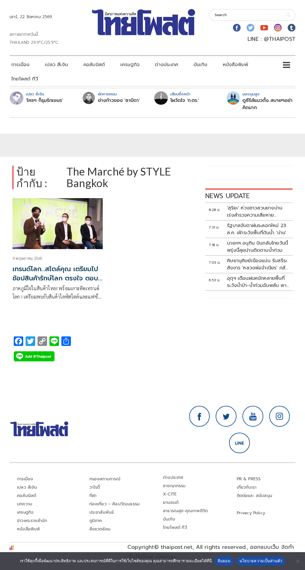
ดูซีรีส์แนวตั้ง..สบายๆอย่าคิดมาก (267, 104)
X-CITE (170, 494)
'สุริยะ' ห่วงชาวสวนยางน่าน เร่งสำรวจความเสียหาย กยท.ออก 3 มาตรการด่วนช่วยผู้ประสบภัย (258, 211)
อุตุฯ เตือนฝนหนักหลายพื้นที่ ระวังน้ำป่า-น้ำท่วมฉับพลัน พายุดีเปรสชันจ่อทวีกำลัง (258, 282)
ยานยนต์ (170, 502)
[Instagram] (278, 28)
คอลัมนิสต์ (94, 64)
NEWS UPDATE (227, 196)
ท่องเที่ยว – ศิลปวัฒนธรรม (114, 504)
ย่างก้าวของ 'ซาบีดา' (119, 100)
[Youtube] (264, 28)
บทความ (24, 504)
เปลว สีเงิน (56, 64)
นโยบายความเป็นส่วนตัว (260, 560)
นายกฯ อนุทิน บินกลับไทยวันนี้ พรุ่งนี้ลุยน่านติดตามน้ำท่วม (257, 247)
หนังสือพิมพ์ (235, 64)
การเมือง (20, 64)
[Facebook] (237, 28)
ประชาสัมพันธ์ (101, 512)
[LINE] (239, 443)
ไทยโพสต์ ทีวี (24, 79)
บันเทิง (200, 64)
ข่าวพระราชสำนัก (32, 521)
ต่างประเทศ (166, 64)
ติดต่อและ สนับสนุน (255, 496)
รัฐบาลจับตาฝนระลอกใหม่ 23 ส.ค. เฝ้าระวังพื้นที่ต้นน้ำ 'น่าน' (256, 229)
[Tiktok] (291, 28)
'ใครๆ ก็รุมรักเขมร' (44, 100)
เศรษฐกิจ (129, 64)
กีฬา (93, 496)
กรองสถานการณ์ (105, 479)
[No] (298, 561)
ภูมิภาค (95, 521)
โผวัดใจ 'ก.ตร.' (184, 100)
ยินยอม (224, 560)
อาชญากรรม (174, 486)
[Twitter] (250, 28)
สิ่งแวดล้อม (100, 529)
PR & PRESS (249, 479)
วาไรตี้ (94, 487)
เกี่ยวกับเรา (247, 487)
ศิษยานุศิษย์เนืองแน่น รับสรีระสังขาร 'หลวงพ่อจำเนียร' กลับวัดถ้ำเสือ (257, 264)
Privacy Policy (251, 513)
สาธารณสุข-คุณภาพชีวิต (185, 511)
